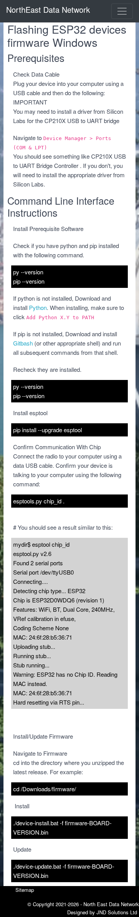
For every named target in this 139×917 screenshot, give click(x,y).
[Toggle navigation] (122, 11)
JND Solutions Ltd (117, 912)
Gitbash (23, 343)
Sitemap (24, 889)
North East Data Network (111, 904)
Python (38, 307)
